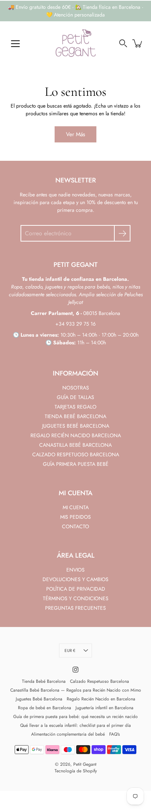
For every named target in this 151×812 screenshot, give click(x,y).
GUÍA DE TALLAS (75, 397)
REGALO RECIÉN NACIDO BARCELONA (75, 435)
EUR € (70, 650)
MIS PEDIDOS (75, 517)
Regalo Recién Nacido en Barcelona (101, 699)
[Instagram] (75, 670)
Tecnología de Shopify (76, 771)
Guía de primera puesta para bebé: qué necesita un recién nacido (75, 716)
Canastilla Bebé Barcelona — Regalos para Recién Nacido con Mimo (75, 690)
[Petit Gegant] (75, 43)
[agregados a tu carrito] (138, 43)
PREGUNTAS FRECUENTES (75, 608)
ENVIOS (75, 569)
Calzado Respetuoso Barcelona (99, 681)
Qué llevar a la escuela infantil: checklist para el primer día (75, 725)
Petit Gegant (84, 764)
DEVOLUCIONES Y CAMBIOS (75, 579)
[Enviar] (122, 233)
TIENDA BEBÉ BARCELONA (75, 416)
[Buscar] (123, 43)
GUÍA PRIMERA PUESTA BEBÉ (75, 464)
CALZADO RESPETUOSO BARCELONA (75, 454)
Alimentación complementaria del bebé (68, 734)
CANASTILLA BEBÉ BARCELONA (75, 445)
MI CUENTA (76, 507)
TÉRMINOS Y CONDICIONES (75, 598)
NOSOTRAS (75, 387)
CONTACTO (75, 526)
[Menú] (15, 43)
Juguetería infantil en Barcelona (104, 707)
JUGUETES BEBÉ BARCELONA (75, 425)
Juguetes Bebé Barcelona (39, 699)
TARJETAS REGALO (75, 406)
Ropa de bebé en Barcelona (44, 707)
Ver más (75, 134)
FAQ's (114, 734)
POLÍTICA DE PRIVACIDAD (75, 588)
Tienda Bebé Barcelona (44, 681)
